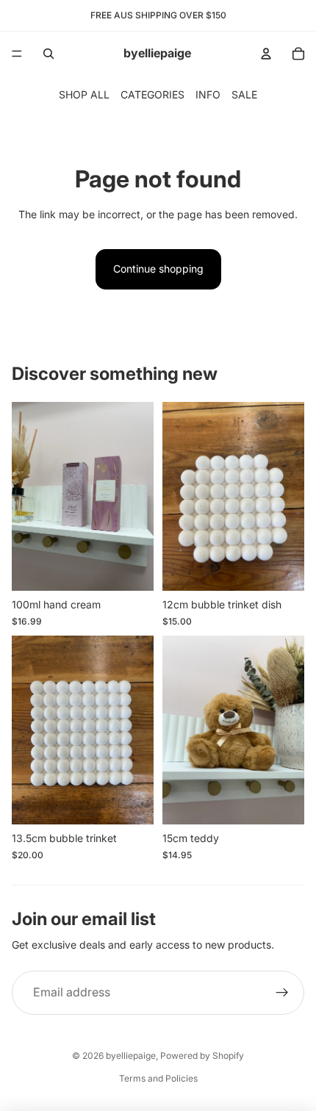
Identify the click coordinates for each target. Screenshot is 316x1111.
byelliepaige (131, 1055)
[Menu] (17, 54)
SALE (244, 94)
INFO (207, 94)
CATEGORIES (152, 94)
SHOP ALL (84, 94)
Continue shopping (158, 268)
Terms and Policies (158, 1078)
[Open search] (48, 53)
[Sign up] (282, 992)
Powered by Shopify (202, 1055)
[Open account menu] (266, 53)
